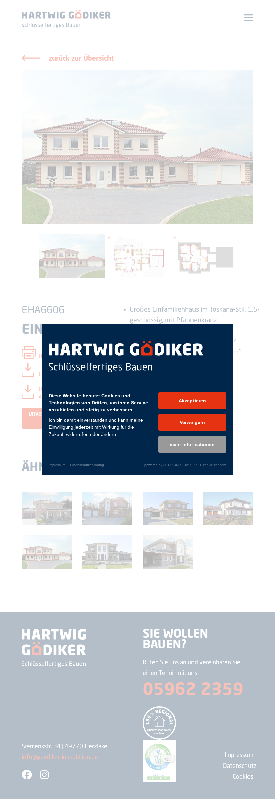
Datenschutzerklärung (87, 465)
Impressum (57, 465)
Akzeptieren (192, 400)
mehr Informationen (192, 444)
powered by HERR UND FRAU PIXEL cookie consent (185, 465)
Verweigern (192, 422)
